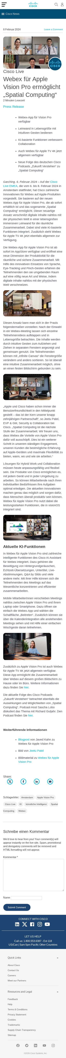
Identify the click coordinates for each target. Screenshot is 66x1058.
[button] (12, 14)
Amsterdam (27, 797)
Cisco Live (10, 804)
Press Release (13, 106)
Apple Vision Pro (45, 797)
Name (6, 897)
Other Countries (48, 944)
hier (26, 687)
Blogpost (23, 739)
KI (21, 804)
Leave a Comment (53, 29)
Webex (21, 811)
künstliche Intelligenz (36, 804)
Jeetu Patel (36, 750)
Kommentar (10, 857)
